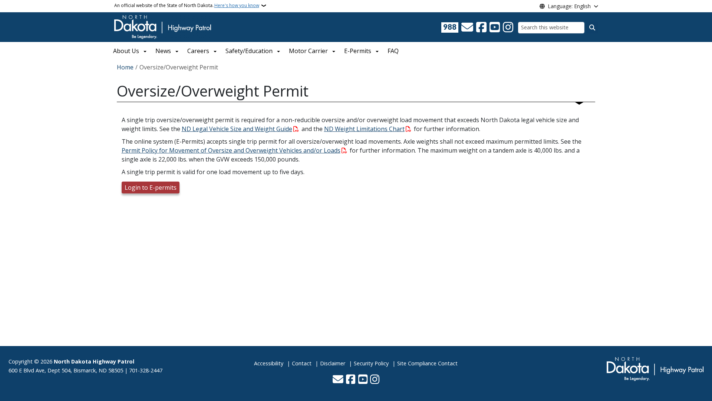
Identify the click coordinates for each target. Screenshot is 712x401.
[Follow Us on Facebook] (481, 27)
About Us (126, 51)
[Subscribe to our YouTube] (495, 27)
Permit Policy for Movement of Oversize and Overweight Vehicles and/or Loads (231, 150)
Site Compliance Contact (427, 363)
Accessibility (268, 363)
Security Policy (371, 363)
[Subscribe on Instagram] (508, 27)
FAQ (393, 51)
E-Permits (357, 51)
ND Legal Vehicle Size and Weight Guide (237, 129)
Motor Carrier (308, 51)
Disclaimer (332, 363)
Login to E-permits (151, 187)
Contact (302, 363)
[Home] (162, 26)
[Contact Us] (467, 27)
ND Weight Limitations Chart (364, 129)
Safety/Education (249, 51)
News (163, 51)
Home (125, 67)
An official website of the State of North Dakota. (186, 5)
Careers (198, 51)
